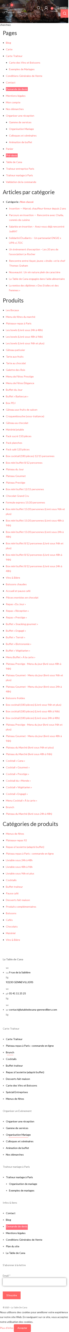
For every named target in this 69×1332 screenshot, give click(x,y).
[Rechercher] (39, 8)
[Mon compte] (46, 8)
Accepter (22, 1327)
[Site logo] (12, 7)
